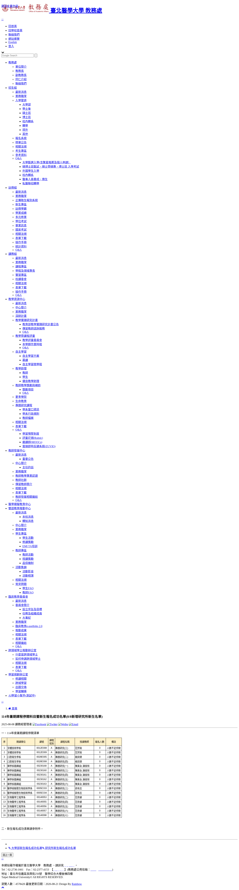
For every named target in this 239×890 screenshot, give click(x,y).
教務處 (12, 62)
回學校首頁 (15, 30)
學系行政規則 (30, 413)
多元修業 (21, 217)
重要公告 (28, 458)
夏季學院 (21, 396)
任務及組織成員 (32, 613)
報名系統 (21, 138)
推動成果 (21, 630)
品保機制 (28, 563)
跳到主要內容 (9, 6)
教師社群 (21, 479)
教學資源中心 (16, 299)
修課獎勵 (28, 542)
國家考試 (21, 229)
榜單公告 (21, 142)
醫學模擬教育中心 (19, 504)
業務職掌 (21, 96)
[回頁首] (2, 887)
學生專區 (21, 533)
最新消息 (21, 91)
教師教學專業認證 (26, 475)
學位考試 (21, 221)
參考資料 (21, 155)
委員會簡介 (22, 605)
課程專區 (21, 266)
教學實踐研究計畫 (26, 320)
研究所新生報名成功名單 (60, 848)
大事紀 (26, 617)
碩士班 (26, 112)
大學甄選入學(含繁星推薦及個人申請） (46, 162)
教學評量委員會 (32, 340)
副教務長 (21, 75)
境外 (25, 129)
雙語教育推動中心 (19, 508)
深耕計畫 (21, 315)
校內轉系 (28, 121)
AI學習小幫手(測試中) (22, 695)
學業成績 (21, 212)
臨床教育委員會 (18, 596)
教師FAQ (28, 592)
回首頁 (12, 26)
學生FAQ (28, 588)
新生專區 (21, 204)
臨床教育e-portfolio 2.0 (28, 626)
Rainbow (77, 883)
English (12, 42)
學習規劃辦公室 (18, 674)
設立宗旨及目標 (32, 609)
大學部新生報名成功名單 (26, 848)
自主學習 (21, 351)
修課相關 (21, 678)
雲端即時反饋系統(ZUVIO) (38, 446)
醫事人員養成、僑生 (35, 179)
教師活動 (28, 554)
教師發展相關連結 (26, 496)
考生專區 (21, 150)
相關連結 (21, 642)
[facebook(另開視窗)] (39, 724)
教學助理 (21, 368)
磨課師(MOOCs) (32, 442)
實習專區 (21, 274)
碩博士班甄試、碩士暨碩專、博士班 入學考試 (50, 166)
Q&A (18, 158)
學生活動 (28, 537)
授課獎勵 (28, 558)
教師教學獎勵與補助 (28, 385)
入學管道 (21, 100)
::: (2, 19)
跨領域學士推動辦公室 (22, 650)
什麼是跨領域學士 (26, 654)
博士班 (26, 117)
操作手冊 (21, 242)
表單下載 (21, 238)
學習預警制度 (30, 433)
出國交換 (21, 687)
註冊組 (12, 187)
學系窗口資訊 (30, 409)
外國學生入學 (30, 170)
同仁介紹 (21, 79)
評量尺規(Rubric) (32, 437)
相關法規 (21, 146)
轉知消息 (28, 520)
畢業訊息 (21, 225)
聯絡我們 (14, 34)
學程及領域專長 (25, 270)
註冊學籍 (21, 208)
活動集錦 (21, 567)
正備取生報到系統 (26, 200)
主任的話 (28, 467)
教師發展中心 (16, 450)
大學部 (26, 104)
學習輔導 (21, 691)
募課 (25, 360)
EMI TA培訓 (29, 546)
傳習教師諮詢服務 (33, 328)
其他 (25, 134)
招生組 (12, 87)
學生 (25, 376)
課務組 (12, 253)
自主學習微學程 (32, 364)
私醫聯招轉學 (30, 183)
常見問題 (21, 584)
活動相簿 (28, 575)
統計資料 (21, 246)
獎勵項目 (28, 389)
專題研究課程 (23, 405)
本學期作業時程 (32, 344)
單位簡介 (21, 66)
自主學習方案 (30, 355)
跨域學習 (21, 682)
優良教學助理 (30, 381)
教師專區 (21, 550)
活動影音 (28, 571)
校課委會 (21, 279)
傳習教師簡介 (23, 484)
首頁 (14, 708)
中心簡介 (21, 307)
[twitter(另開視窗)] (52, 724)
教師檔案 (28, 417)
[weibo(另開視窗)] (63, 724)
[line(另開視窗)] (73, 724)
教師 (25, 372)
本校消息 (28, 516)
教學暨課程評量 (25, 335)
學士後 (26, 108)
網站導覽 (14, 38)
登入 (11, 46)
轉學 (25, 125)
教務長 (19, 70)
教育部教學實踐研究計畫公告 (40, 324)
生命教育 (21, 401)
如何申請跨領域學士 (28, 658)
